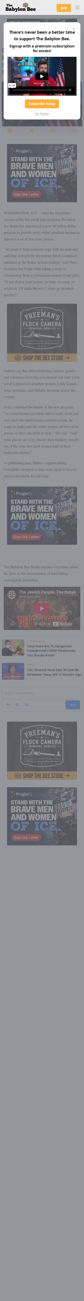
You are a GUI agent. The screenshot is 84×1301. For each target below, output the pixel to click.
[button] (77, 7)
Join (64, 8)
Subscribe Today (42, 103)
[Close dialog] (73, 29)
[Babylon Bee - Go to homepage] (20, 7)
